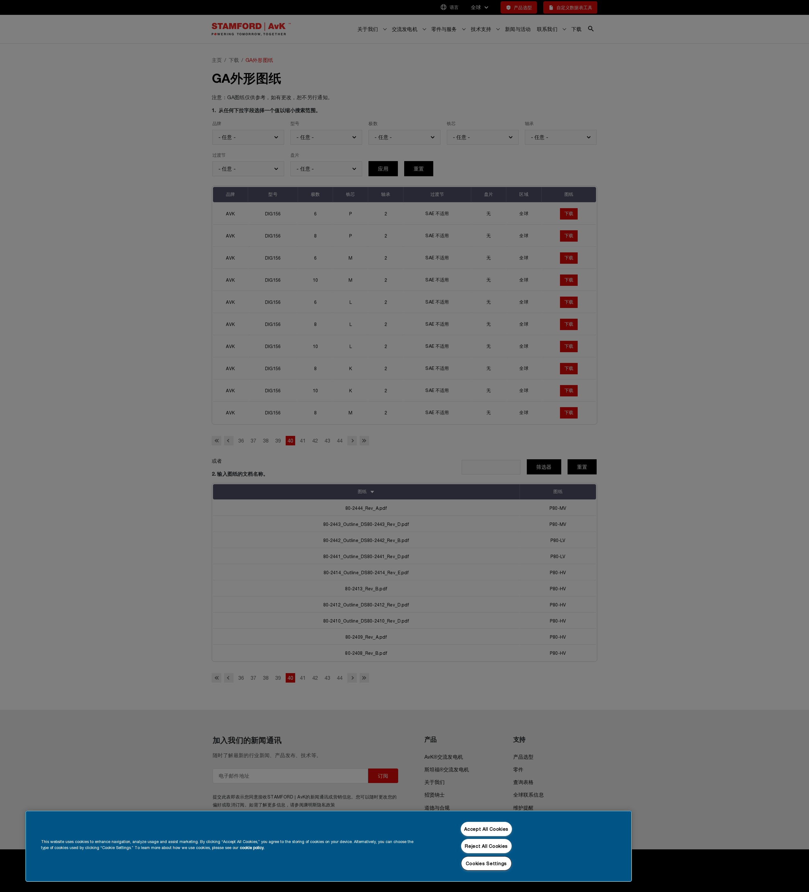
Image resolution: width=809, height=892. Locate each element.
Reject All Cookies (486, 846)
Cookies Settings (486, 863)
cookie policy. (252, 847)
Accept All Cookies (486, 829)
